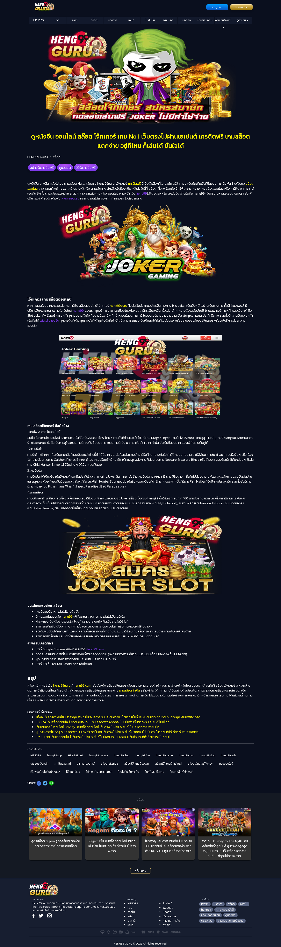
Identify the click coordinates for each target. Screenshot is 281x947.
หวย (57, 20)
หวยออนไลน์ (226, 764)
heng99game (164, 755)
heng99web (228, 755)
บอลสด (186, 20)
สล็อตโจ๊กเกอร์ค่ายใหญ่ (168, 764)
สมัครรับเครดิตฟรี (42, 167)
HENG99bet (75, 755)
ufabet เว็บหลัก (39, 764)
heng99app (54, 755)
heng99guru (118, 305)
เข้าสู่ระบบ (217, 7)
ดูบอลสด (65, 167)
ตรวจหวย (206, 921)
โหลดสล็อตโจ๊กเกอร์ (181, 772)
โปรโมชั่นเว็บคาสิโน (128, 772)
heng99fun (143, 755)
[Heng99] (117, 7)
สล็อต (94, 20)
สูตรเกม (241, 20)
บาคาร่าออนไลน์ (86, 764)
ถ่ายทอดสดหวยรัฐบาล (231, 921)
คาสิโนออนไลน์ (63, 764)
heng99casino (98, 755)
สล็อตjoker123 (109, 764)
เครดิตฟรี (134, 183)
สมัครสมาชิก (241, 7)
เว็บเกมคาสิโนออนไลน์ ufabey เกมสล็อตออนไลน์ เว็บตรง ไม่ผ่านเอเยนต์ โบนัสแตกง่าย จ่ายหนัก (97, 726)
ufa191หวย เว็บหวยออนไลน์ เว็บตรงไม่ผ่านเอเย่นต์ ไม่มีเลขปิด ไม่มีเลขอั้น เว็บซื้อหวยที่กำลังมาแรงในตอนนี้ (103, 736)
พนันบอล (168, 20)
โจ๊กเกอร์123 (73, 772)
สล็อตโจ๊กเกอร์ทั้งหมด (200, 764)
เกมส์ (131, 20)
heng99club (121, 755)
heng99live (186, 755)
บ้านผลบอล (204, 20)
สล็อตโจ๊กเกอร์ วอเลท (136, 764)
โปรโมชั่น (150, 20)
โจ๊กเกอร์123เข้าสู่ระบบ (98, 772)
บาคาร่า (112, 20)
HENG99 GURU (37, 156)
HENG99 (38, 20)
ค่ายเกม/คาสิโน (223, 20)
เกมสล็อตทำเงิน (129, 690)
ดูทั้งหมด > (140, 871)
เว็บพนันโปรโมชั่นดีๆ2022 (45, 772)
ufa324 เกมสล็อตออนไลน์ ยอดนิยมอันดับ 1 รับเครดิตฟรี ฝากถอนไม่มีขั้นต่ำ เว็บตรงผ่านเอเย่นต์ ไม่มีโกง (102, 722)
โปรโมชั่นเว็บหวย (154, 772)
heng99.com (82, 685)
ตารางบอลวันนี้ (225, 909)
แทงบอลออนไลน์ (210, 915)
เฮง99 (205, 904)
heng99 (67, 616)
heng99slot (207, 755)
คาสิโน (75, 20)
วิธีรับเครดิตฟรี (86, 167)
